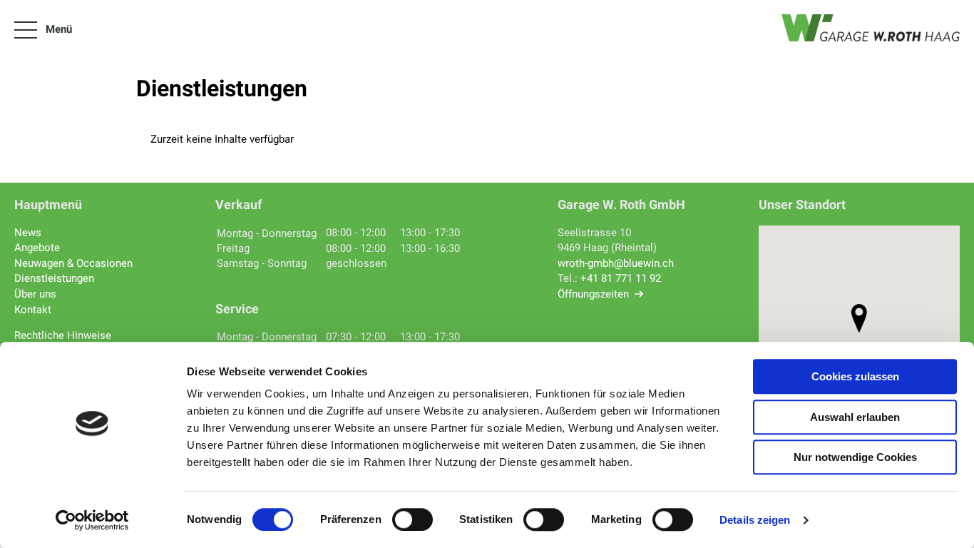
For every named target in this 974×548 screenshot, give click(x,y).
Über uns (35, 294)
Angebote (37, 247)
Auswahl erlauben (855, 417)
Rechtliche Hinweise (62, 335)
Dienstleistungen (54, 278)
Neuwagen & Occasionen (73, 263)
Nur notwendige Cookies (855, 457)
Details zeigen (754, 520)
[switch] (412, 519)
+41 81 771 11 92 (620, 278)
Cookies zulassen (855, 376)
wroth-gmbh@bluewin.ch (616, 263)
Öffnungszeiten (593, 294)
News (27, 232)
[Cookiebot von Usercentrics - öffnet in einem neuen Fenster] (92, 520)
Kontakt (32, 309)
